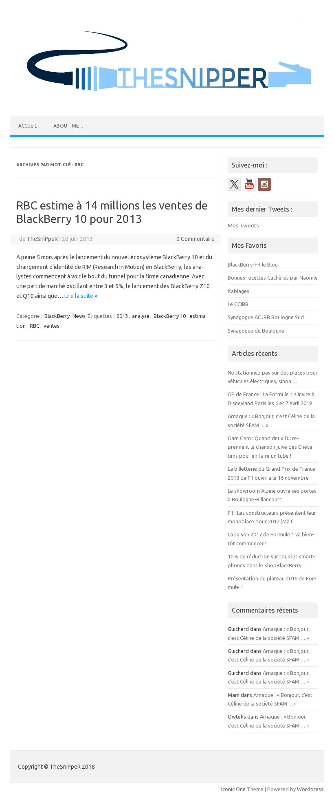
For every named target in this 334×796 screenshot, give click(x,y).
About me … (69, 125)
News (79, 316)
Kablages (238, 291)
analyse (140, 316)
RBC (35, 326)
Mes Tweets (243, 225)
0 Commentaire (195, 239)
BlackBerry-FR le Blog (253, 264)
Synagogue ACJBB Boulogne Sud (266, 317)
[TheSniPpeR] (167, 102)
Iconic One (233, 789)
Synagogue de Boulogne (256, 330)
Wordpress (310, 789)
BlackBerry (57, 316)
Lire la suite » (80, 296)
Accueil (27, 125)
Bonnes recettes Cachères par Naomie (273, 277)
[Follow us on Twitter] (234, 184)
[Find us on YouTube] (249, 184)
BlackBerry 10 (170, 316)
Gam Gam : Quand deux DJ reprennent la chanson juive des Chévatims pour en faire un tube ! (271, 447)
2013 (122, 316)
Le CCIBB (238, 304)
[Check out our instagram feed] (264, 184)
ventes (51, 326)
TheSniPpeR (42, 239)
